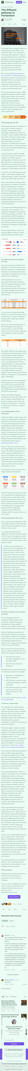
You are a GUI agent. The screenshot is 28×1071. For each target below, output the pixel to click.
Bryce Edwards (9, 19)
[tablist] (8, 920)
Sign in (24, 2)
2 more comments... (6, 988)
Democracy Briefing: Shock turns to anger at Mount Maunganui (10, 1016)
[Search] (25, 996)
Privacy (13, 1063)
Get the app (20, 1066)
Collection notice (23, 1063)
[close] (23, 1020)
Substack (8, 1069)
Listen (24, 20)
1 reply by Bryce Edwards (12, 974)
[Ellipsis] (26, 935)
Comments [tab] (5, 921)
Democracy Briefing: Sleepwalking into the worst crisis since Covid (9, 1003)
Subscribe (19, 2)
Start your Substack (10, 1066)
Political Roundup (7, 7)
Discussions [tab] (13, 996)
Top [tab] (3, 996)
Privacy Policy (19, 1056)
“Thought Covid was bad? (8, 1007)
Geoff (6, 935)
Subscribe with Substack (15, 1050)
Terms (17, 1063)
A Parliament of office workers (11, 442)
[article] (14, 1006)
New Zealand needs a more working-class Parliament (12, 746)
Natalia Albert (8, 980)
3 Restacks (19, 904)
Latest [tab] (7, 996)
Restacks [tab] (11, 921)
